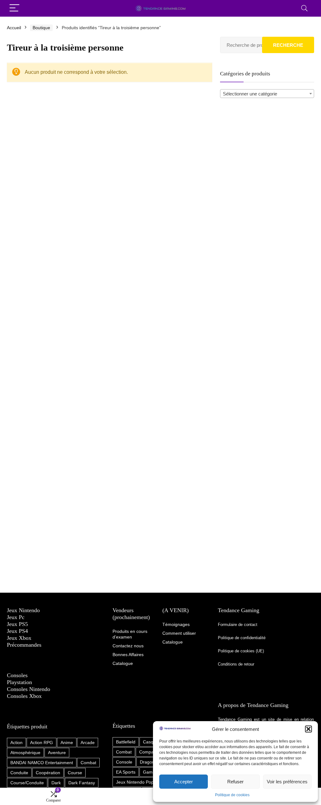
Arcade (88, 742)
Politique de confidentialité (242, 637)
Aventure (57, 752)
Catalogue (172, 642)
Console (124, 761)
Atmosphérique (25, 752)
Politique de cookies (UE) (241, 651)
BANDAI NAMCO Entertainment (41, 762)
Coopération (48, 772)
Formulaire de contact (237, 624)
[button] (308, 729)
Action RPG (41, 742)
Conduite (19, 772)
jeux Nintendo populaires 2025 (147, 782)
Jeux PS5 (17, 624)
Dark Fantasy (81, 782)
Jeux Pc (15, 617)
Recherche (288, 45)
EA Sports (125, 772)
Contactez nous (128, 645)
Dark (56, 782)
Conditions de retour (236, 664)
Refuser (235, 781)
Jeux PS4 (17, 631)
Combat (88, 762)
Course (75, 772)
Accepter (183, 781)
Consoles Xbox (24, 696)
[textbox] (267, 94)
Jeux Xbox (19, 638)
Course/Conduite (27, 782)
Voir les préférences (287, 781)
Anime (67, 742)
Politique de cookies (232, 795)
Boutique (41, 27)
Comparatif (150, 751)
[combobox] (267, 93)
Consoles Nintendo (28, 689)
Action (16, 742)
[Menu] (14, 8)
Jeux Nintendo (23, 610)
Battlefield (125, 741)
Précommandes (24, 645)
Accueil (14, 27)
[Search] (304, 8)
